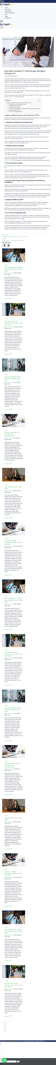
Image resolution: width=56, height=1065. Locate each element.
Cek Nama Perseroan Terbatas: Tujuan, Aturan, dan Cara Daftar (13, 323)
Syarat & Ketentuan (10, 12)
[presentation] (13, 255)
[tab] (5, 1024)
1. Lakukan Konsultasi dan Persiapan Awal (17, 104)
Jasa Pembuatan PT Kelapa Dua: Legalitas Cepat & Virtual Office (14, 269)
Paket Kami (8, 9)
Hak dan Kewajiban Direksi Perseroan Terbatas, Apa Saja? (13, 378)
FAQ (6, 14)
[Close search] (1, 1059)
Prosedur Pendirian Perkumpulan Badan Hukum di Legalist (13, 542)
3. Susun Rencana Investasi (14, 107)
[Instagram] (3, 2)
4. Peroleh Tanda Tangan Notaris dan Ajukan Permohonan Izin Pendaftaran (24, 108)
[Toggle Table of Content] (38, 100)
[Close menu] (0, 1044)
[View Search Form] (1, 21)
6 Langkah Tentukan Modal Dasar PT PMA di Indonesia (15, 235)
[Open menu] (1, 27)
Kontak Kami (8, 18)
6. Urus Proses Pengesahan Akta (15, 111)
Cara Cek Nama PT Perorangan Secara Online (13, 239)
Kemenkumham (8, 160)
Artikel (6, 16)
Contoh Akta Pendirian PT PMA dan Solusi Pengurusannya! (12, 434)
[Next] (8, 245)
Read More (8, 298)
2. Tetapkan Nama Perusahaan (15, 105)
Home (6, 7)
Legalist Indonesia (10, 1041)
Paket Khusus (8, 11)
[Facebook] (1, 2)
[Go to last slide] (4, 245)
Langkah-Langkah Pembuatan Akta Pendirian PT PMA (18, 102)
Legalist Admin (9, 273)
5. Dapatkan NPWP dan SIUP (14, 110)
